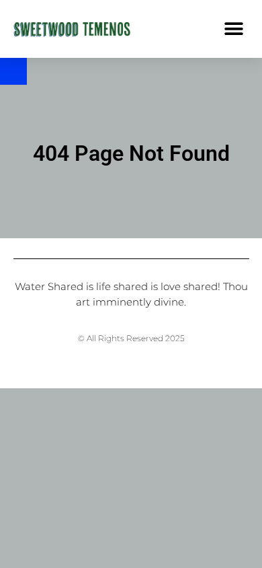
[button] (233, 28)
